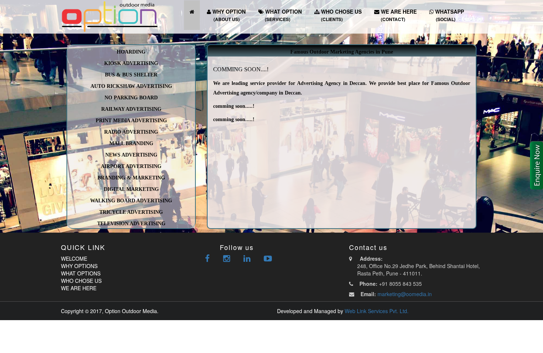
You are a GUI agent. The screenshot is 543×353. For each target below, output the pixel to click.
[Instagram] (226, 259)
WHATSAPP (449, 15)
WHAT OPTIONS (80, 273)
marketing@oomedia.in (405, 294)
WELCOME (74, 258)
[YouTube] (268, 259)
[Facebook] (207, 259)
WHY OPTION (228, 15)
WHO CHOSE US (341, 15)
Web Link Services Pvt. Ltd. (377, 311)
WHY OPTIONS (79, 266)
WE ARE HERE (398, 15)
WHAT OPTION (283, 15)
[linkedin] (246, 259)
